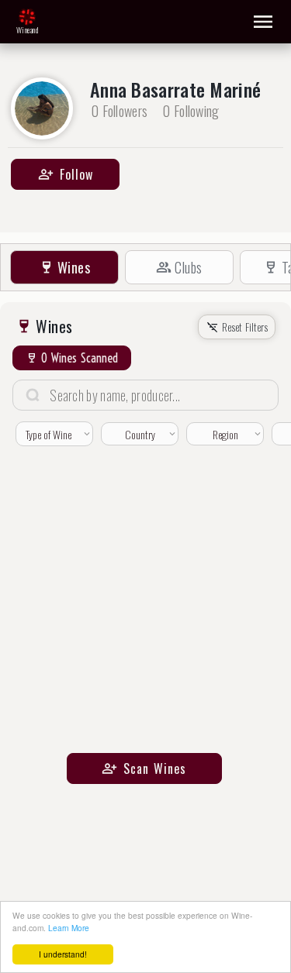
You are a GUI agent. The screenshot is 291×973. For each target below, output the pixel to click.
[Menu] (263, 21)
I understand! (63, 954)
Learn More (68, 927)
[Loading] (27, 17)
